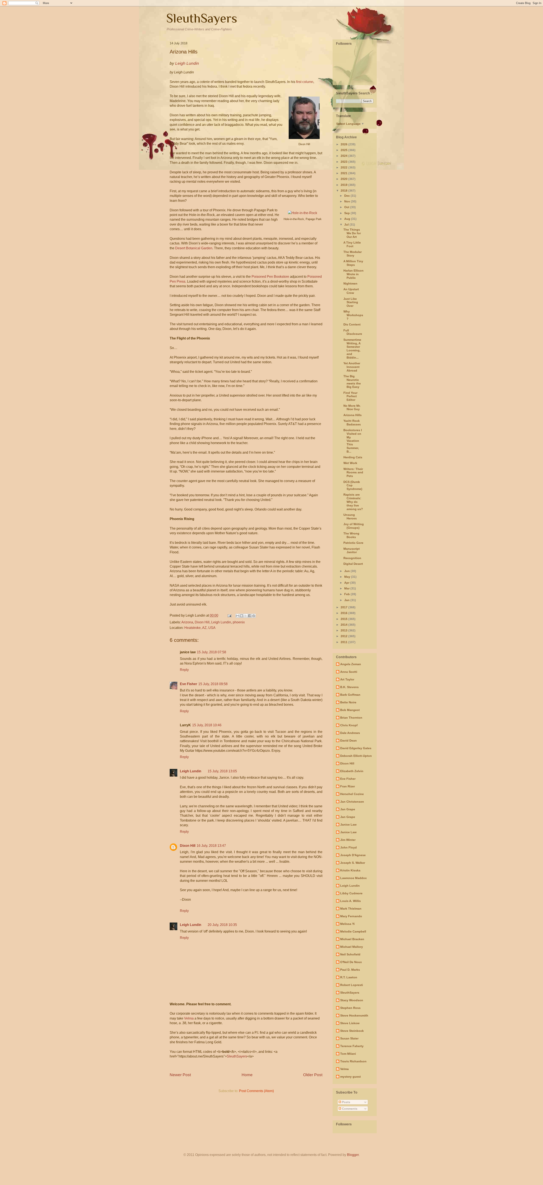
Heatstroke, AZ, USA (200, 628)
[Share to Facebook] (250, 616)
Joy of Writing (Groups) (353, 525)
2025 (344, 150)
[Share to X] (246, 616)
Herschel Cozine (352, 794)
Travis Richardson (353, 1061)
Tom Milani (348, 1053)
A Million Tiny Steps (353, 262)
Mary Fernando (351, 916)
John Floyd (348, 847)
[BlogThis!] (241, 616)
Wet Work (350, 463)
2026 (344, 144)
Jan (347, 600)
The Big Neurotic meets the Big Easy (352, 381)
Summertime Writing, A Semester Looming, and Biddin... (352, 348)
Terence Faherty (352, 1046)
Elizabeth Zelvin (351, 771)
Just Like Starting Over (350, 302)
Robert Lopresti (351, 985)
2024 (344, 155)
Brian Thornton (351, 717)
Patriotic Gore (353, 542)
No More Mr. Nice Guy (352, 407)
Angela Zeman (350, 664)
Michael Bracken (352, 939)
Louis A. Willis (350, 901)
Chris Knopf (349, 725)
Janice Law (348, 824)
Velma (189, 1018)
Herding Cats (352, 457)
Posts (345, 1102)
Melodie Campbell (353, 931)
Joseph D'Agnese (353, 855)
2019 (344, 185)
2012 (344, 636)
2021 (344, 173)
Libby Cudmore (351, 893)
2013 (344, 630)
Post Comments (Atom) (256, 1091)
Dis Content (352, 324)
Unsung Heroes (350, 516)
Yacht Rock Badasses (352, 422)
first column (304, 82)
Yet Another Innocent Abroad (351, 367)
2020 (344, 179)
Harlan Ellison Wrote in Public (353, 274)
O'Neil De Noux (351, 962)
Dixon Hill (202, 622)
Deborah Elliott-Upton (356, 755)
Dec (347, 195)
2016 (344, 613)
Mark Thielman (350, 908)
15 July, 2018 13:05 (222, 771)
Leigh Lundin (221, 622)
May (347, 576)
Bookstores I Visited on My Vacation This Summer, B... (352, 440)
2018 (344, 190)
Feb (347, 594)
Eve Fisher (188, 684)
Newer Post (180, 1075)
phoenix (239, 622)
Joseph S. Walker (352, 862)
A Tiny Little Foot (352, 244)
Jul (347, 224)
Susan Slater (349, 1038)
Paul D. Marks (350, 969)
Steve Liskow (350, 1023)
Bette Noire (348, 702)
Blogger (353, 1155)
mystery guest (350, 1076)
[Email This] (237, 616)
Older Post (312, 1075)
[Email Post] (229, 615)
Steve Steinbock (352, 1030)
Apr (347, 582)
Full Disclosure (352, 332)
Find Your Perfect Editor (350, 396)
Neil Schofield (350, 954)
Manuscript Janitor (351, 550)
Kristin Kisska (350, 870)
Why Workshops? (353, 315)
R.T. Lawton (348, 977)
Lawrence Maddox (353, 878)
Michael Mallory (351, 946)
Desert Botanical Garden (193, 248)
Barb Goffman (350, 694)
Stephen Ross (350, 1008)
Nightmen (350, 283)
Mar (347, 588)
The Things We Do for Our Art (352, 233)
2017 (344, 607)
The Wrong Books (351, 535)
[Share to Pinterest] (254, 616)
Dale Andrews (350, 733)
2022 (344, 167)
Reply (184, 670)
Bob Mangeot (350, 710)
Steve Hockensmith (354, 1015)
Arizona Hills (352, 415)
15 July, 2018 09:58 (213, 684)
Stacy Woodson (351, 1000)
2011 (344, 642)
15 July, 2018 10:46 (206, 725)
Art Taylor (347, 679)
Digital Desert (353, 563)
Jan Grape (347, 809)
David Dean (348, 740)
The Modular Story (352, 253)
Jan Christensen (352, 801)
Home (247, 1075)
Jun (347, 571)
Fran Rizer (347, 786)
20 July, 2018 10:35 (222, 925)
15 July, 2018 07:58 (211, 652)
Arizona (187, 622)
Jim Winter (347, 839)
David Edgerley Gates (355, 748)
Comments (349, 1108)
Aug (347, 218)
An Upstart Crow (351, 290)
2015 (344, 619)
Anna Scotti (348, 671)
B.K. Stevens (349, 687)
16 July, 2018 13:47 (211, 845)
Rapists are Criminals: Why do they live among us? (353, 501)
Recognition (352, 558)
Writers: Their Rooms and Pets (353, 472)
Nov (347, 201)
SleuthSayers (201, 18)
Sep (347, 213)
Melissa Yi (347, 924)
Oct (347, 207)
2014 (344, 624)
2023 (344, 161)
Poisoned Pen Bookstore (270, 276)
